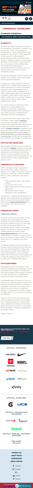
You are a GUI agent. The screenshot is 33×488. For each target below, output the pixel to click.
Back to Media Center (8, 23)
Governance (16, 458)
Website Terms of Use (14, 486)
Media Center (16, 461)
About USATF (16, 455)
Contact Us (16, 452)
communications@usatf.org (18, 202)
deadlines (13, 148)
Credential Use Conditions (9, 214)
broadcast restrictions (13, 128)
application (23, 120)
